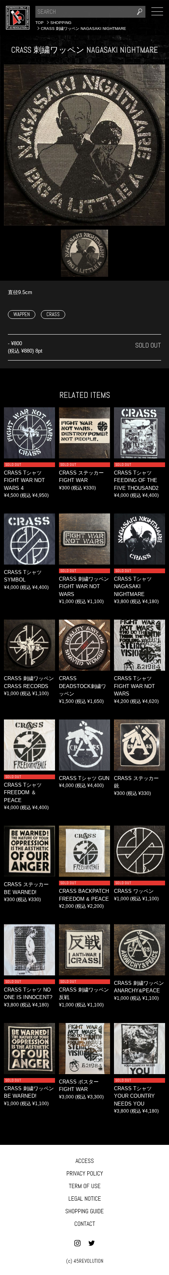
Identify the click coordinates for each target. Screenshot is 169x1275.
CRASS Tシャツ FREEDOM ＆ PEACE (23, 792)
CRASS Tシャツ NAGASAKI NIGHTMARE (133, 586)
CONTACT (84, 1224)
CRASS (53, 314)
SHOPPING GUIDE (84, 1211)
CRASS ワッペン (134, 891)
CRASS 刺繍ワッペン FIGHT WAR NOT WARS (84, 586)
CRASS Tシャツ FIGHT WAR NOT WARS (134, 686)
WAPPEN (21, 314)
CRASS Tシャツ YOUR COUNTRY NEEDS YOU (134, 1096)
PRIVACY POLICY (84, 1173)
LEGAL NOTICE (84, 1198)
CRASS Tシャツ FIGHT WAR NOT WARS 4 (24, 480)
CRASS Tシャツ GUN (84, 778)
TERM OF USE (85, 1186)
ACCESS (84, 1161)
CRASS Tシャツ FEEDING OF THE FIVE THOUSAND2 (136, 480)
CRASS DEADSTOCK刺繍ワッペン (82, 686)
